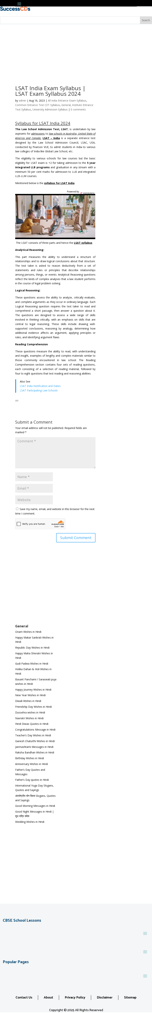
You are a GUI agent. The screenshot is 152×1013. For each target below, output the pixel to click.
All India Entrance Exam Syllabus (67, 100)
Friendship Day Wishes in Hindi (33, 706)
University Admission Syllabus (50, 109)
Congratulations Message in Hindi (35, 729)
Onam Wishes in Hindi (28, 631)
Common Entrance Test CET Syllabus (37, 105)
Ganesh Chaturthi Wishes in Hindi (35, 741)
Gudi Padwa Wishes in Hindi (31, 663)
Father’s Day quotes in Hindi (32, 780)
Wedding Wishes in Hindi (29, 822)
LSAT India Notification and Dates (40, 386)
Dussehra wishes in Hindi (30, 712)
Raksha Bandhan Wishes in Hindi (34, 752)
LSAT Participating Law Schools (39, 390)
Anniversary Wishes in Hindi (31, 764)
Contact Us (24, 997)
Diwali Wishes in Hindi (28, 701)
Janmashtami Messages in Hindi (34, 747)
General (66, 105)
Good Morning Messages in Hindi (35, 806)
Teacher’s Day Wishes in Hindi (33, 735)
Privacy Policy (75, 997)
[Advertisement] (76, 52)
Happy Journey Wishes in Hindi (33, 689)
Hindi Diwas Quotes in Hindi (32, 724)
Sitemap (130, 997)
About (48, 997)
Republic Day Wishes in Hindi (32, 647)
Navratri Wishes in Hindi (29, 718)
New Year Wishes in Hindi (30, 695)
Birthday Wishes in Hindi (29, 758)
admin (22, 100)
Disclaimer (105, 997)
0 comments (78, 109)
